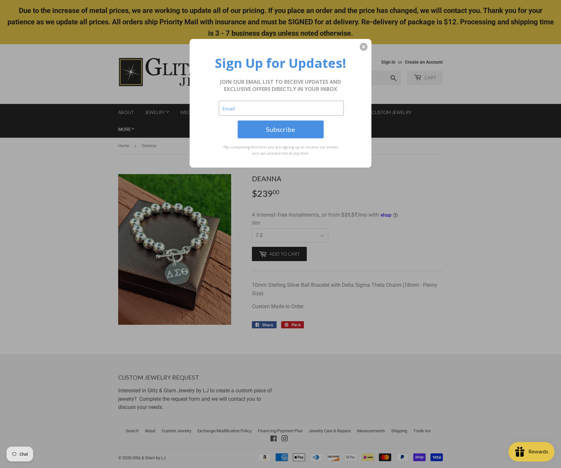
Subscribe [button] (280, 129)
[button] (364, 47)
